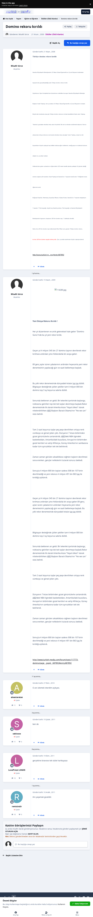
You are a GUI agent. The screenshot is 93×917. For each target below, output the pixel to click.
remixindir (17, 806)
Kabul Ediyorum (81, 903)
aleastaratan (17, 697)
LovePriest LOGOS (16, 770)
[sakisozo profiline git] (17, 724)
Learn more (4, 4)
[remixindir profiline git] (17, 797)
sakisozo (17, 733)
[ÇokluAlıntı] (34, 267)
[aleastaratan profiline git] (17, 688)
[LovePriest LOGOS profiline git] (17, 761)
